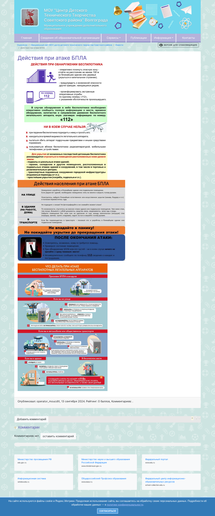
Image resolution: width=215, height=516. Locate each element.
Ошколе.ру (22, 45)
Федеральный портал (156, 459)
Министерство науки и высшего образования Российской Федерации (105, 461)
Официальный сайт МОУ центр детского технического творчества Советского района (71, 45)
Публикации (139, 37)
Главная (26, 37)
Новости (119, 45)
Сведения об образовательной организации (70, 37)
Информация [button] (162, 37)
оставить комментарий (58, 436)
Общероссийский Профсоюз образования (103, 478)
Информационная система (32, 478)
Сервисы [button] (113, 37)
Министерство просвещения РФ (35, 459)
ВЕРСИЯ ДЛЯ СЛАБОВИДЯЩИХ (180, 45)
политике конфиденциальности (125, 504)
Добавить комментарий (31, 419)
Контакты (188, 37)
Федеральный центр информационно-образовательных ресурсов (165, 480)
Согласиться (107, 511)
